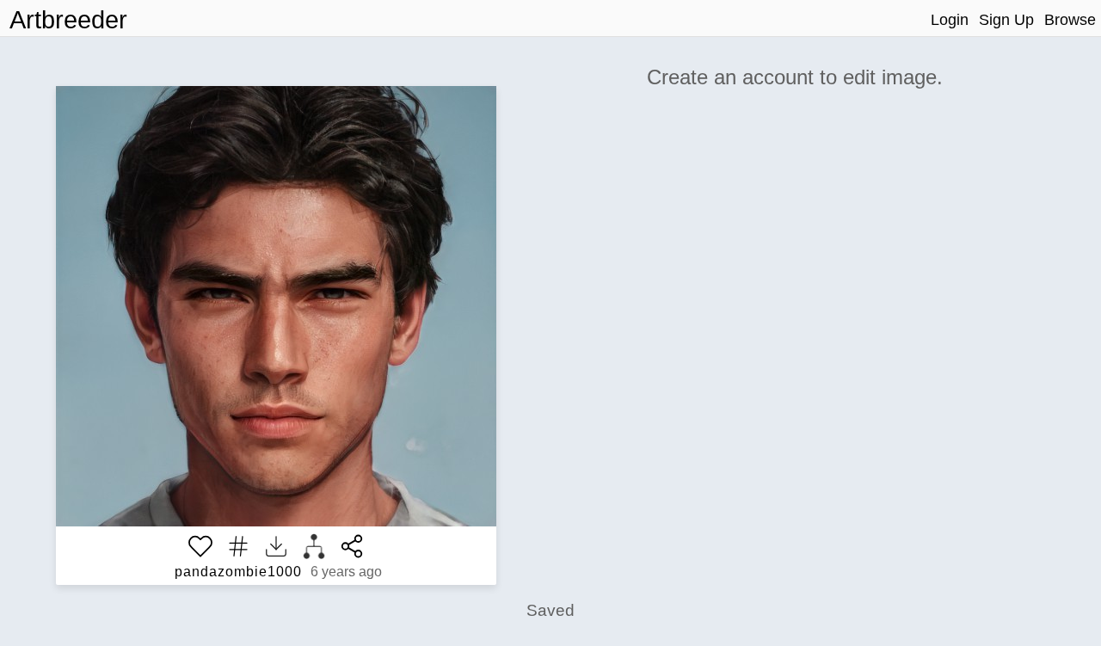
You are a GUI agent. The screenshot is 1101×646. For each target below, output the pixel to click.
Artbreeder (68, 20)
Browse (1070, 19)
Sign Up (1006, 19)
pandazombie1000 (238, 571)
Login (950, 19)
